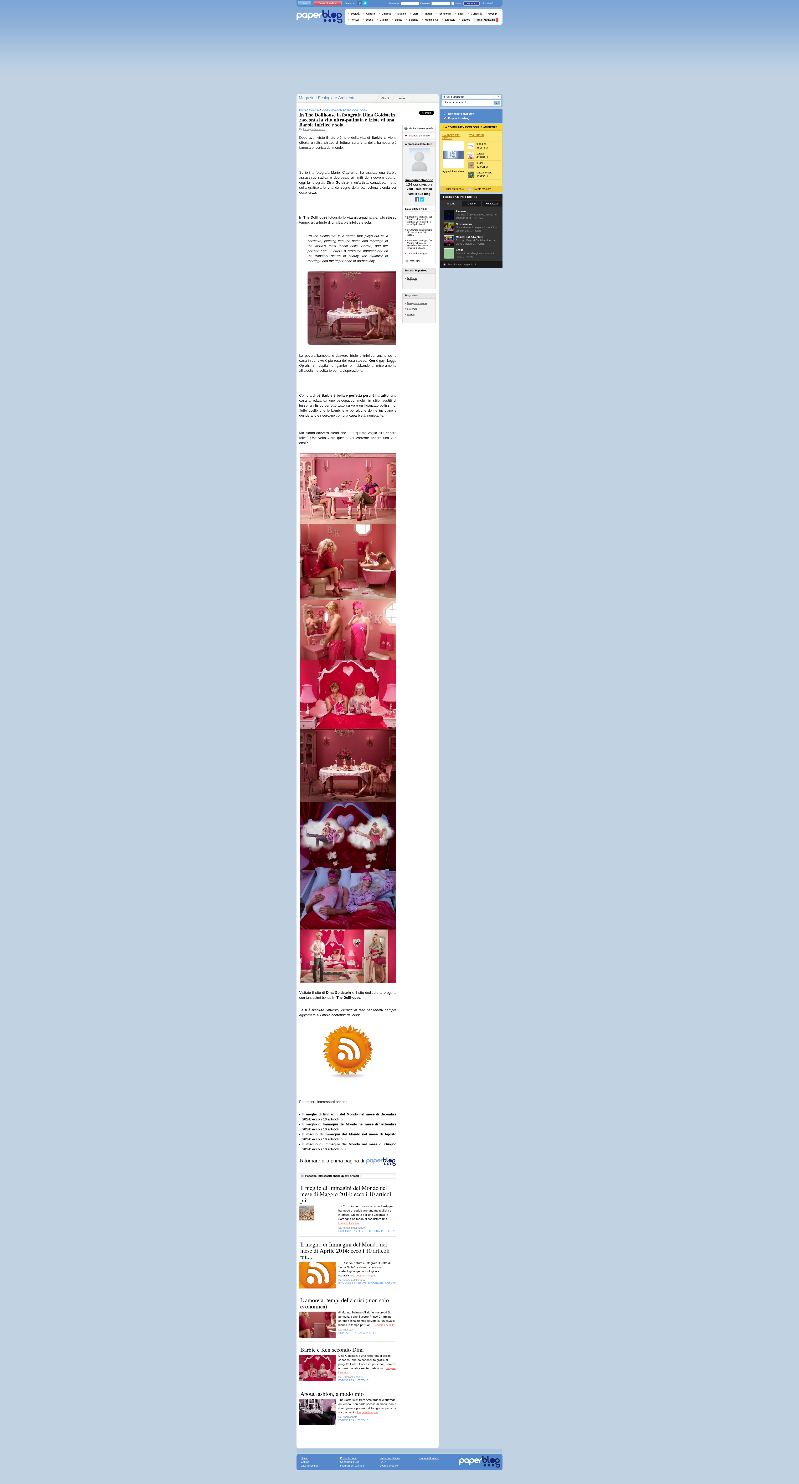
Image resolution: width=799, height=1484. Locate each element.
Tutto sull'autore (455, 189)
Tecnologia (444, 13)
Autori (402, 98)
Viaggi (428, 13)
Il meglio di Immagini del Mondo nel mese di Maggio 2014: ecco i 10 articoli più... (346, 1194)
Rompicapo (492, 203)
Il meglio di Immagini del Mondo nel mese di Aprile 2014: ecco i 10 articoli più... (345, 1250)
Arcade (451, 203)
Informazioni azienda (352, 1465)
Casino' (472, 203)
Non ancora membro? (461, 113)
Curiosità (476, 13)
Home (304, 3)
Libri (415, 13)
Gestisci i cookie (389, 1465)
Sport (461, 13)
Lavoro (466, 19)
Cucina (384, 19)
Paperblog (319, 16)
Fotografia (412, 308)
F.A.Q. (383, 1461)
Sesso (369, 19)
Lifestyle (450, 19)
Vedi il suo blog (419, 194)
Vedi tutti (415, 261)
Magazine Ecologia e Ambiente (327, 97)
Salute (398, 19)
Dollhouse (412, 278)
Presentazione (348, 1458)
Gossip (492, 13)
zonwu (480, 153)
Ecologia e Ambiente (417, 303)
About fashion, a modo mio (332, 1393)
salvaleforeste (484, 172)
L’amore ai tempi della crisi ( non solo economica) (344, 1303)
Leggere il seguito (348, 1223)
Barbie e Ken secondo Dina (332, 1349)
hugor (479, 163)
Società (355, 13)
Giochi (385, 98)
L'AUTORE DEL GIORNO (451, 137)
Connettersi (471, 3)
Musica (401, 13)
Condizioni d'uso (349, 1461)
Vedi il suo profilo (419, 189)
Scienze (410, 314)
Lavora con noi (309, 1465)
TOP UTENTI (476, 135)
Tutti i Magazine (486, 19)
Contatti (305, 1461)
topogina (481, 143)
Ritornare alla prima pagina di (333, 1160)
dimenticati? (488, 3)
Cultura (370, 13)
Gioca (480, 218)
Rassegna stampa (390, 1458)
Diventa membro (482, 189)
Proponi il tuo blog (458, 118)
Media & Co (431, 19)
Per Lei (355, 19)
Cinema (386, 13)
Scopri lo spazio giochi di (462, 264)
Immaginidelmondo (314, 129)
